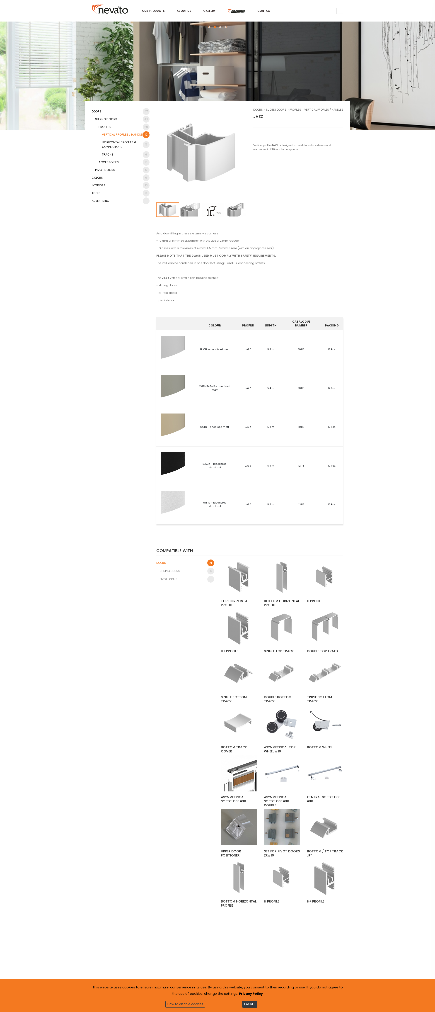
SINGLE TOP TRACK (279, 651)
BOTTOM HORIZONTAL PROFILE (282, 603)
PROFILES (123, 127)
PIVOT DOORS (121, 170)
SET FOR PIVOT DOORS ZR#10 (282, 853)
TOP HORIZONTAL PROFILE (235, 603)
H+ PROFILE (229, 651)
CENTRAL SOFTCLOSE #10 (323, 799)
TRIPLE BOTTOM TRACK (319, 699)
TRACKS (124, 154)
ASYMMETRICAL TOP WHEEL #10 (279, 749)
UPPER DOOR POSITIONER (231, 853)
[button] (209, 27)
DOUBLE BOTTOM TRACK (277, 699)
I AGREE (249, 1004)
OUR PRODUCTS (153, 11)
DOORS (120, 111)
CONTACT (264, 11)
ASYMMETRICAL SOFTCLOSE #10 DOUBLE (276, 801)
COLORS (119, 178)
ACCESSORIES (123, 162)
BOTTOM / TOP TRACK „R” (325, 853)
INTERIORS (120, 185)
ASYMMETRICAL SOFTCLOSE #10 (233, 799)
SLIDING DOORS (121, 119)
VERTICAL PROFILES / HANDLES (124, 134)
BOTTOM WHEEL (319, 747)
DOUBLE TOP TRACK (322, 651)
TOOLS (119, 193)
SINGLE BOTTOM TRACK (234, 699)
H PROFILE (314, 601)
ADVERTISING (119, 201)
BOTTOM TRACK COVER (234, 749)
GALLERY (209, 11)
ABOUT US (184, 11)
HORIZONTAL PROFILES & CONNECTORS (124, 144)
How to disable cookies (185, 1004)
